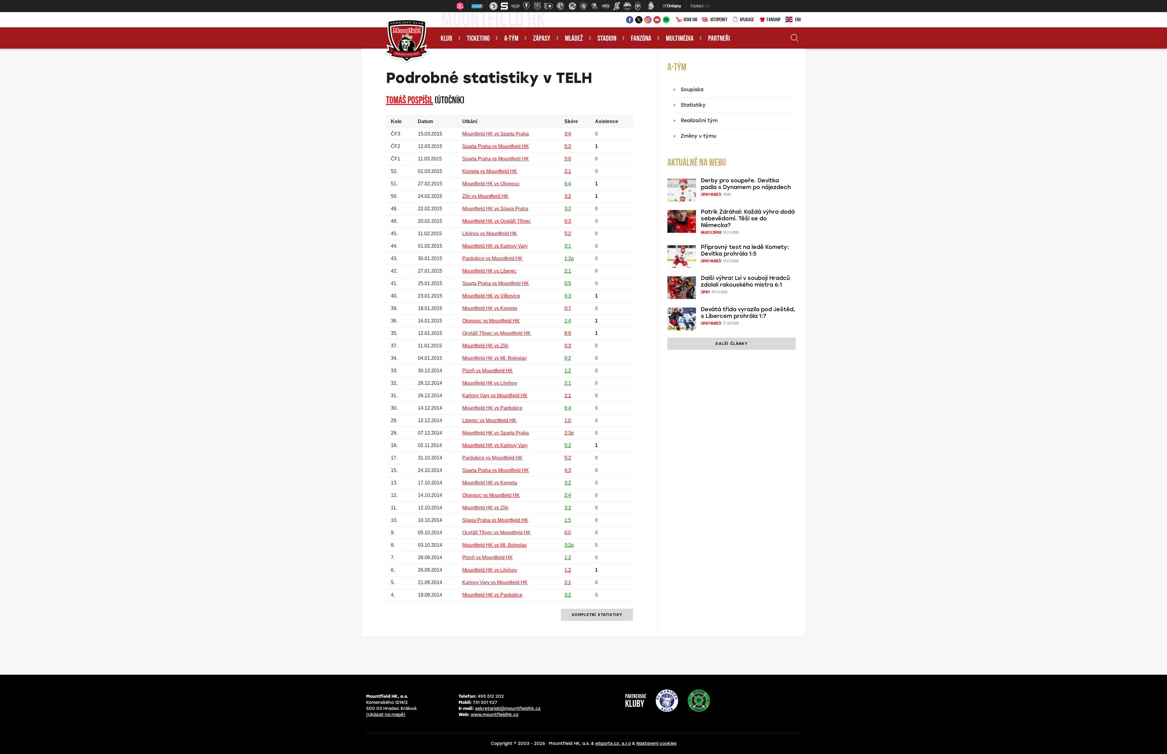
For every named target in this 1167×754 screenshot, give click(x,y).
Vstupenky (718, 20)
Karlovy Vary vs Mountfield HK (495, 395)
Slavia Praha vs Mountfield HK (495, 520)
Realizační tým (699, 120)
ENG (798, 20)
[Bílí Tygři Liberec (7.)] (560, 6)
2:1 (567, 171)
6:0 (567, 532)
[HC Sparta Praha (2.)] (504, 6)
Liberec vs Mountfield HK (489, 420)
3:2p (569, 545)
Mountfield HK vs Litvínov (489, 383)
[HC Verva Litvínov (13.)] (627, 6)
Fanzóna (641, 39)
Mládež (574, 39)
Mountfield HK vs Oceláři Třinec (496, 221)
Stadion (606, 39)
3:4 (567, 133)
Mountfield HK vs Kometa (489, 308)
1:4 (567, 320)
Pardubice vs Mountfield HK (492, 258)
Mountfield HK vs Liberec (489, 271)
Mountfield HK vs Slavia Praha (495, 208)
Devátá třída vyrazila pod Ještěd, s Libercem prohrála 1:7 (748, 312)
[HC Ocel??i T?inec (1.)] (493, 6)
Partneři (719, 39)
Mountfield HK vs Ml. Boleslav (494, 358)
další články (731, 344)
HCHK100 (690, 20)
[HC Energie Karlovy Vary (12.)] (616, 6)
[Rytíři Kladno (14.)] (637, 6)
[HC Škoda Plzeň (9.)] (583, 6)
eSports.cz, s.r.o (613, 743)
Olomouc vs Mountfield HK (491, 320)
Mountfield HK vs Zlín (485, 345)
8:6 (567, 333)
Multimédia (680, 39)
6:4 (567, 183)
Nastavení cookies (656, 743)
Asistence (606, 121)
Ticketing (478, 39)
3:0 (567, 158)
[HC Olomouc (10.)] (594, 6)
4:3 (567, 295)
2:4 (567, 495)
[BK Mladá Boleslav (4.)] (526, 6)
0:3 (567, 221)
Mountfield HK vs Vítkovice (491, 295)
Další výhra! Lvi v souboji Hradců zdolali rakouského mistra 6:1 (745, 281)
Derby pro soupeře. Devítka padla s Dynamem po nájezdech (746, 184)
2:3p (569, 433)
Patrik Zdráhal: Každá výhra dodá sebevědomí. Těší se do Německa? (748, 218)
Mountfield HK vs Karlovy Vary (495, 246)
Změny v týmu (698, 136)
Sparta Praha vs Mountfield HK (495, 146)
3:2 (567, 196)
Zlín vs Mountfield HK (485, 196)
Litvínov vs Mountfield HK (489, 233)
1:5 (567, 520)
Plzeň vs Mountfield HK (487, 370)
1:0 (567, 420)
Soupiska (692, 89)
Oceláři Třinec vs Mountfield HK (496, 333)
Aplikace (747, 20)
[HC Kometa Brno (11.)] (605, 6)
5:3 (567, 146)
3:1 (567, 246)
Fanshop (773, 20)
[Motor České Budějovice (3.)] (515, 6)
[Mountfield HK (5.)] (537, 6)
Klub (446, 39)
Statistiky (693, 105)
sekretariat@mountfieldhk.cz (508, 708)
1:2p (569, 258)
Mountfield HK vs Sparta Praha (495, 133)
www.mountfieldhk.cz (494, 714)
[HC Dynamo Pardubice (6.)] (548, 6)
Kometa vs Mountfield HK (489, 171)
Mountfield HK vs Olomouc (491, 183)
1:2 (567, 370)
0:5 (567, 283)
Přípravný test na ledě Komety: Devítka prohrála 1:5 (745, 250)
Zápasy (541, 39)
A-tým (511, 39)
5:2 (567, 233)
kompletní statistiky (597, 615)
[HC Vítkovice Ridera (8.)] (572, 6)
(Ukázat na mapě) (385, 714)
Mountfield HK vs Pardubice (492, 408)
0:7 (567, 308)
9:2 (567, 358)
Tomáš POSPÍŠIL (409, 101)
